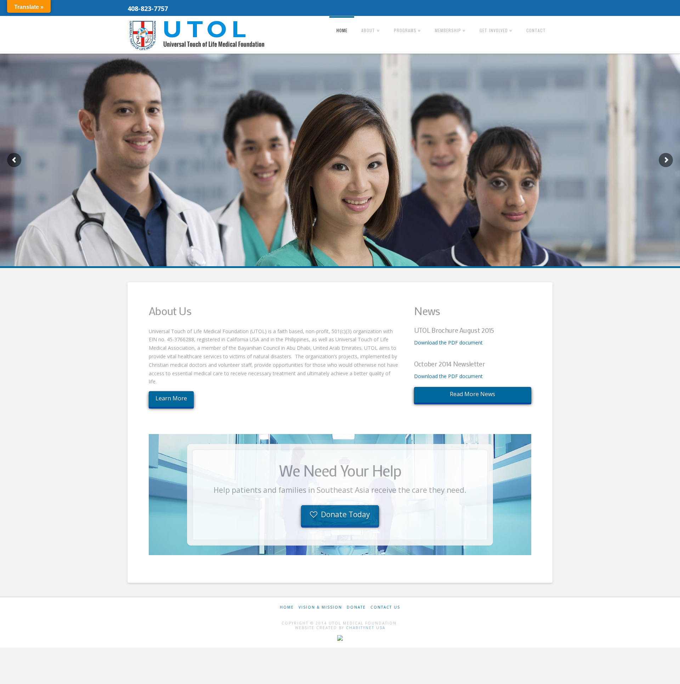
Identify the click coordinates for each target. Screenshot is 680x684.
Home (287, 607)
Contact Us (385, 607)
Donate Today (345, 514)
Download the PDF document (448, 342)
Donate (356, 607)
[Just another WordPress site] (198, 35)
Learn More (171, 398)
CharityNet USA (365, 627)
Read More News (472, 394)
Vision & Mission (320, 607)
